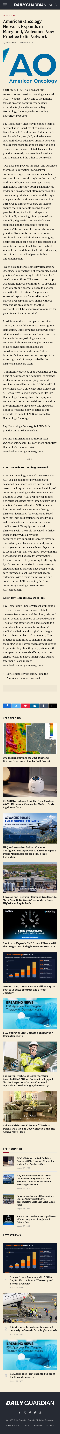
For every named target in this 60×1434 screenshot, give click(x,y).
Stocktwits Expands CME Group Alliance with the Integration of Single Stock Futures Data (29, 945)
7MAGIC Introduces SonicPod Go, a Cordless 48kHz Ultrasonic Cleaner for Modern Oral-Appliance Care (28, 804)
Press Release (9, 15)
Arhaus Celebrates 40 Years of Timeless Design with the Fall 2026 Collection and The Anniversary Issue (29, 1128)
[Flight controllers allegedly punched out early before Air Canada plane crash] (30, 1308)
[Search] (51, 4)
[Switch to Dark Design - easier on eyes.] (55, 5)
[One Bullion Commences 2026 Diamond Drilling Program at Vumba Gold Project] (30, 738)
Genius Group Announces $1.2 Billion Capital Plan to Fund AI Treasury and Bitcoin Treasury (29, 989)
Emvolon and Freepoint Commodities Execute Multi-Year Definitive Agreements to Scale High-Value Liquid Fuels (30, 900)
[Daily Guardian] (30, 5)
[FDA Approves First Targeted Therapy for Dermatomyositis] (30, 1013)
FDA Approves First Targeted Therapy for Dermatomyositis (32, 1375)
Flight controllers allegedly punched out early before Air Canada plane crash (33, 1329)
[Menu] (5, 4)
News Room (11, 43)
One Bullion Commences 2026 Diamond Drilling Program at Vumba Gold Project (26, 759)
